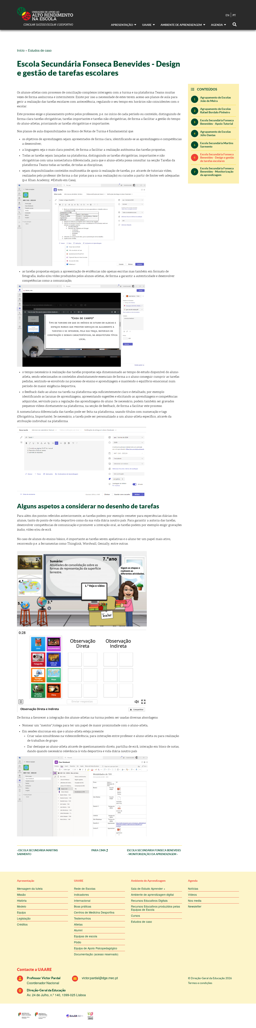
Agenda (192, 880)
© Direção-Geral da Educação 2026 (210, 978)
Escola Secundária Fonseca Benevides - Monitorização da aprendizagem (217, 172)
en (227, 15)
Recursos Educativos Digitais (149, 900)
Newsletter (194, 906)
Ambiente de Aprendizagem (148, 880)
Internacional (82, 900)
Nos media (194, 900)
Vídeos (192, 894)
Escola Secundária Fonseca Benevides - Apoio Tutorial (217, 122)
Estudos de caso (40, 50)
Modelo (21, 906)
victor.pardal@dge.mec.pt (100, 978)
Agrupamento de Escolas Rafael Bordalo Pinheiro (215, 110)
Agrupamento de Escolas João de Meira (215, 99)
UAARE (78, 880)
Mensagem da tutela (30, 888)
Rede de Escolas (84, 888)
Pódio (77, 942)
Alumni (78, 930)
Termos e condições (200, 983)
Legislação (24, 918)
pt (234, 15)
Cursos (135, 916)
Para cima (98, 850)
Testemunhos (82, 918)
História (22, 900)
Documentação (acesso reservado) (96, 954)
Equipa (21, 912)
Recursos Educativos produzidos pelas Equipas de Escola (155, 908)
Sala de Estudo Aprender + (148, 888)
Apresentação (25, 880)
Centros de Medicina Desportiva (94, 912)
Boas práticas (82, 906)
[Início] (45, 16)
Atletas (78, 924)
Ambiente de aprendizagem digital (152, 894)
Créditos (22, 924)
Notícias (193, 888)
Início (21, 50)
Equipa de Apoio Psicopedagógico (95, 948)
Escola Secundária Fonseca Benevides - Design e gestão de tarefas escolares (217, 158)
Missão (21, 894)
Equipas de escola (85, 936)
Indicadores (81, 894)
